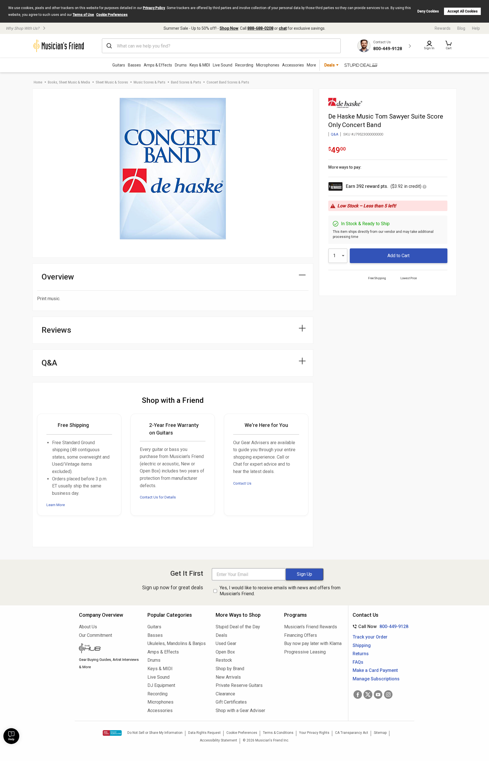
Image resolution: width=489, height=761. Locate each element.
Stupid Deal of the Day (238, 626)
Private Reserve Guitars (239, 685)
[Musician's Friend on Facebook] (358, 694)
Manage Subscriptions (376, 679)
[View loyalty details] (424, 187)
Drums (181, 65)
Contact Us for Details (158, 497)
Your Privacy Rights (314, 733)
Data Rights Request (204, 733)
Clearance (225, 693)
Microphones (267, 65)
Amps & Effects (158, 65)
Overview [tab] (58, 276)
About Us (88, 626)
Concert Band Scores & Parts (228, 82)
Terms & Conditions (278, 733)
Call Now (379, 626)
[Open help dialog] (11, 736)
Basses (134, 65)
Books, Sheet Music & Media (69, 82)
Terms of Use (83, 15)
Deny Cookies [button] (428, 11)
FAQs (358, 662)
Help (476, 28)
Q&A (334, 134)
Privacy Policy (154, 8)
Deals (221, 635)
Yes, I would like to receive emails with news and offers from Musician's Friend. (280, 590)
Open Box (225, 652)
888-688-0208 (260, 28)
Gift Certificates (231, 702)
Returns (361, 653)
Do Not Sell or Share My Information (155, 733)
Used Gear (226, 643)
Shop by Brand (230, 668)
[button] (448, 45)
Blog (461, 28)
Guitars (118, 65)
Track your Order (370, 637)
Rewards (443, 28)
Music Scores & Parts (149, 82)
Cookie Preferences (112, 15)
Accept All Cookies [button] (462, 11)
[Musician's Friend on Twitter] (368, 694)
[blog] (109, 649)
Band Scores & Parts (186, 82)
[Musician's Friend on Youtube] (378, 694)
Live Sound (222, 65)
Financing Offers (300, 635)
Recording (244, 65)
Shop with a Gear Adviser (240, 710)
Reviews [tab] (56, 330)
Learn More (55, 505)
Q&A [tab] (49, 362)
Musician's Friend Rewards (310, 626)
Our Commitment (95, 635)
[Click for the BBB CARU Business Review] (112, 733)
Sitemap (380, 733)
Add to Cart (398, 255)
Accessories (293, 65)
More (311, 65)
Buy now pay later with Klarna (313, 643)
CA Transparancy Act (351, 733)
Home (38, 82)
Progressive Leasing (305, 652)
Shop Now (229, 28)
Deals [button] (329, 65)
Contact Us (242, 483)
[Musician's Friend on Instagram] (388, 694)
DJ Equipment (161, 685)
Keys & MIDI (200, 65)
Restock (224, 660)
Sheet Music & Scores (112, 82)
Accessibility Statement (218, 740)
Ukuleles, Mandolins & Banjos (176, 643)
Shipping (362, 645)
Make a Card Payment (375, 670)
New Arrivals (228, 677)
